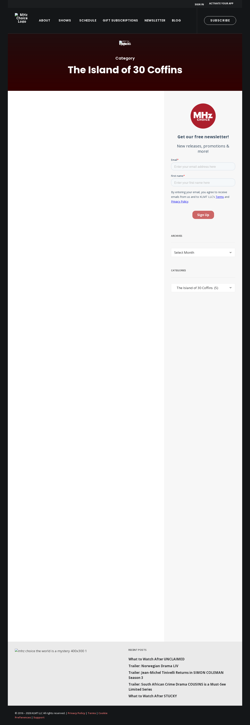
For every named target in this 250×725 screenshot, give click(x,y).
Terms (92, 713)
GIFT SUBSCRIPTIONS (120, 20)
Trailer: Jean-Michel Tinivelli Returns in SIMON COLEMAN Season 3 (176, 675)
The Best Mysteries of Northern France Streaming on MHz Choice (79, 296)
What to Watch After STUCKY (153, 696)
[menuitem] (200, 4)
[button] (246, 20)
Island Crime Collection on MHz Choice (60, 193)
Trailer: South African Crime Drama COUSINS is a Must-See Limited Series (177, 687)
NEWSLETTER (155, 20)
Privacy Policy (76, 713)
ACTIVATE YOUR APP (221, 3)
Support (39, 717)
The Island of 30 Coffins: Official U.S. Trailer (65, 601)
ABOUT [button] (44, 20)
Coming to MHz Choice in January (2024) (63, 500)
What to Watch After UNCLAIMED (157, 659)
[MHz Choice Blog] (22, 18)
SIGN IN (199, 4)
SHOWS (65, 20)
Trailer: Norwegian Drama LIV (153, 666)
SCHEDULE (87, 20)
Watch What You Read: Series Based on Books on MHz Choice (82, 399)
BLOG (176, 20)
